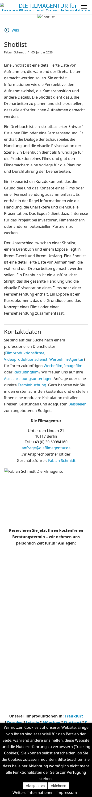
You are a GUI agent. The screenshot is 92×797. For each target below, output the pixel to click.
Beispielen (77, 404)
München (51, 722)
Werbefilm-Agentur (66, 359)
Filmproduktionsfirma (24, 353)
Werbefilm (53, 365)
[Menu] (84, 7)
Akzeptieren (35, 785)
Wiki (15, 30)
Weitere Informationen (33, 792)
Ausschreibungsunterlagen (28, 378)
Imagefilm (73, 365)
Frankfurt (74, 716)
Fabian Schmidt (61, 460)
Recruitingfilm (26, 372)
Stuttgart (72, 722)
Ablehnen (58, 785)
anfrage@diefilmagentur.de (46, 447)
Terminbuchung (32, 385)
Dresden (15, 722)
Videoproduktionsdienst (25, 359)
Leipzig (33, 722)
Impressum (66, 792)
